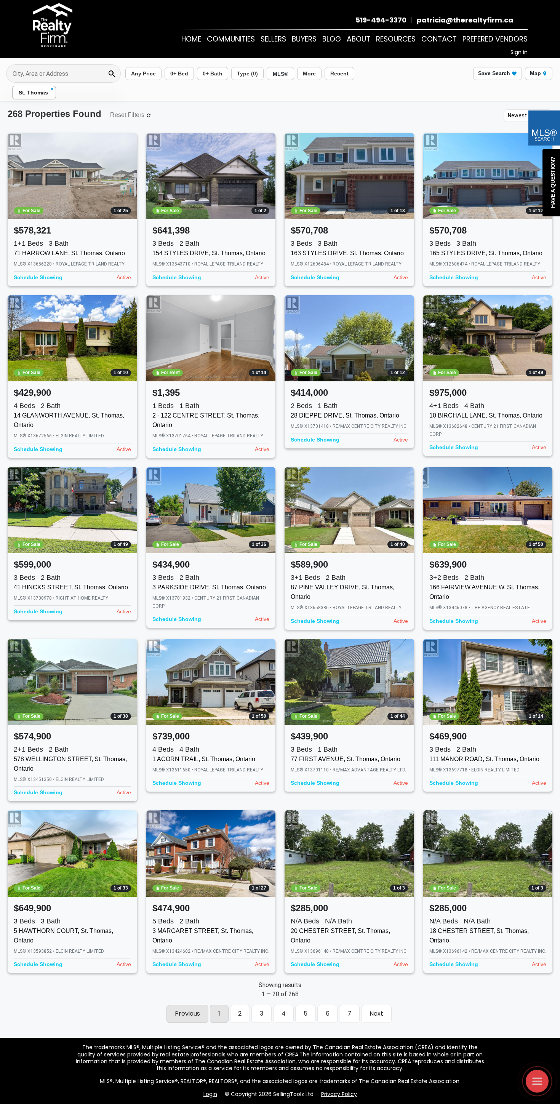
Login (210, 1094)
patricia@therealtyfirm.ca (463, 20)
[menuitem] (191, 39)
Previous (187, 1013)
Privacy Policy (339, 1094)
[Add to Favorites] (126, 232)
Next (376, 1013)
